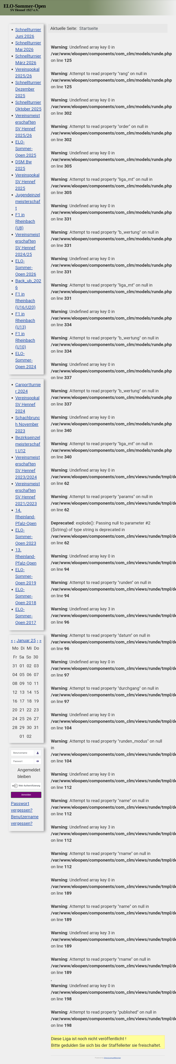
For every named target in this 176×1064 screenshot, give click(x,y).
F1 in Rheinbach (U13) (25, 320)
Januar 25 (26, 640)
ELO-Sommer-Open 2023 (25, 536)
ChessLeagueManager (112, 1058)
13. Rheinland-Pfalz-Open (25, 556)
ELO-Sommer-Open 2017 (25, 616)
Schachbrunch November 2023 (27, 424)
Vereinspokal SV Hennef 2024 (27, 404)
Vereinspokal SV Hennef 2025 (27, 181)
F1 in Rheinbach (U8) (25, 221)
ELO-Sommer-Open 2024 (25, 360)
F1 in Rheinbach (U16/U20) (25, 300)
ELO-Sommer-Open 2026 (25, 267)
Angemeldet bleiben (28, 773)
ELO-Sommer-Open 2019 (25, 576)
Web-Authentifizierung (29, 785)
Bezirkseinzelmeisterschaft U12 (27, 444)
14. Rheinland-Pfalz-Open (25, 517)
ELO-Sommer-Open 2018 (25, 596)
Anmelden (26, 794)
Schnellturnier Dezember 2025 (28, 89)
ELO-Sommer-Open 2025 (25, 148)
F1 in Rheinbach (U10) (25, 340)
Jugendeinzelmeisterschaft (27, 201)
